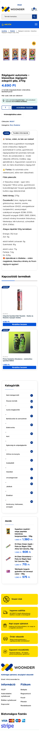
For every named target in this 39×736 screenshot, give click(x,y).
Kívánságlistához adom (12, 114)
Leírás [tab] (6, 133)
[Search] (34, 16)
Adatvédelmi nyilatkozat (6, 695)
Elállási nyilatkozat (8, 700)
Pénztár (24, 701)
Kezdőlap (4, 31)
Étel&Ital (12, 31)
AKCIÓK (7, 24)
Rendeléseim (26, 705)
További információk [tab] (20, 133)
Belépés (24, 689)
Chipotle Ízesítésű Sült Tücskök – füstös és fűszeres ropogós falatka (18, 317)
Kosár (23, 697)
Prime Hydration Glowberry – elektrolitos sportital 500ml (17, 360)
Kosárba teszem (25, 108)
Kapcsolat (5, 704)
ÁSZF (3, 689)
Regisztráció (26, 693)
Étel (11, 125)
